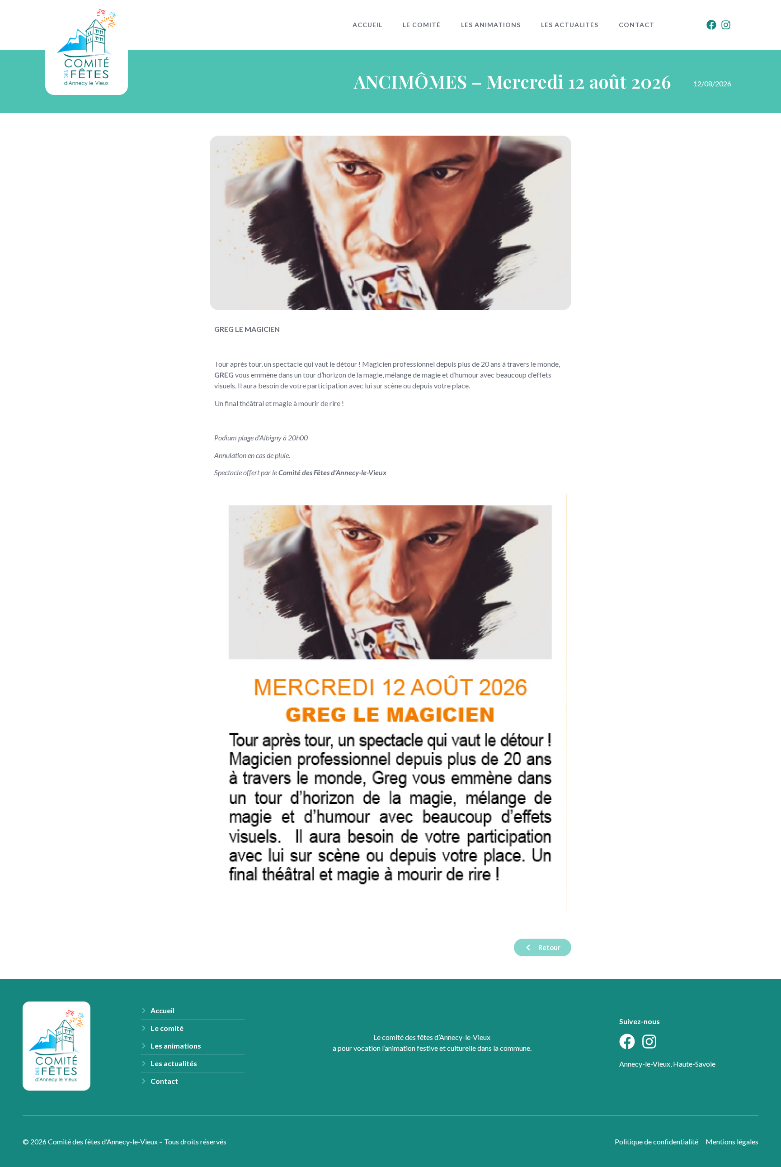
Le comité (422, 24)
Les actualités (569, 24)
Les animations (491, 24)
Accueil (367, 24)
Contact (636, 24)
